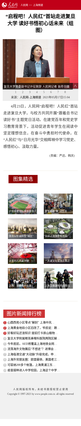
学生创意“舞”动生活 (56, 211)
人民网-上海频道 (30, 97)
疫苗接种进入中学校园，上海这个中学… (33, 370)
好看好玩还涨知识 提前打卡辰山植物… (32, 333)
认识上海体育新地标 (56, 236)
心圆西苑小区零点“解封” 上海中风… (30, 322)
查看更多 (26, 187)
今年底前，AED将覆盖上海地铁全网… (32, 343)
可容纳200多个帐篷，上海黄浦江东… (31, 364)
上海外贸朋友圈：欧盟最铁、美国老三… (33, 359)
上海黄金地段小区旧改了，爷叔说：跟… (33, 327)
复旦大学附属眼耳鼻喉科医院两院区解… (33, 338)
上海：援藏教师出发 (20, 285)
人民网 (24, 5)
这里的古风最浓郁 (19, 261)
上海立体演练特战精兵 (57, 285)
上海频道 (38, 5)
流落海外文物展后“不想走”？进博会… (31, 349)
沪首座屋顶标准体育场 (21, 211)
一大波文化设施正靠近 (57, 261)
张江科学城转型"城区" (21, 236)
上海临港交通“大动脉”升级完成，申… (31, 354)
